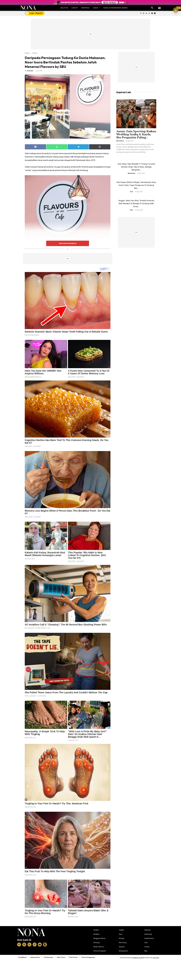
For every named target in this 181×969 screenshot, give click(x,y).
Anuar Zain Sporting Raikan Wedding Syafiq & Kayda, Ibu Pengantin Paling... (136, 134)
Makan (34, 53)
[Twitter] (146, 13)
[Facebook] (140, 13)
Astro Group (156, 957)
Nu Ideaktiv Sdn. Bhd (137, 957)
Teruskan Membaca (67, 243)
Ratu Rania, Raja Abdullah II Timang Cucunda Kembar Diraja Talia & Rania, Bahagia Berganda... (136, 167)
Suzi (131, 191)
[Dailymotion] (154, 13)
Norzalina (120, 141)
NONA (27, 53)
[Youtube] (152, 13)
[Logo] (28, 8)
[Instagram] (143, 13)
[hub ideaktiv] (159, 7)
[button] (152, 8)
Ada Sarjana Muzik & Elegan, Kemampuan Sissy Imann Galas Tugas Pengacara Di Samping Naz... (136, 185)
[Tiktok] (149, 13)
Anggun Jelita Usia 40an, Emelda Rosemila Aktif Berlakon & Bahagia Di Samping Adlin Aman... (136, 203)
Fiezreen (30, 71)
